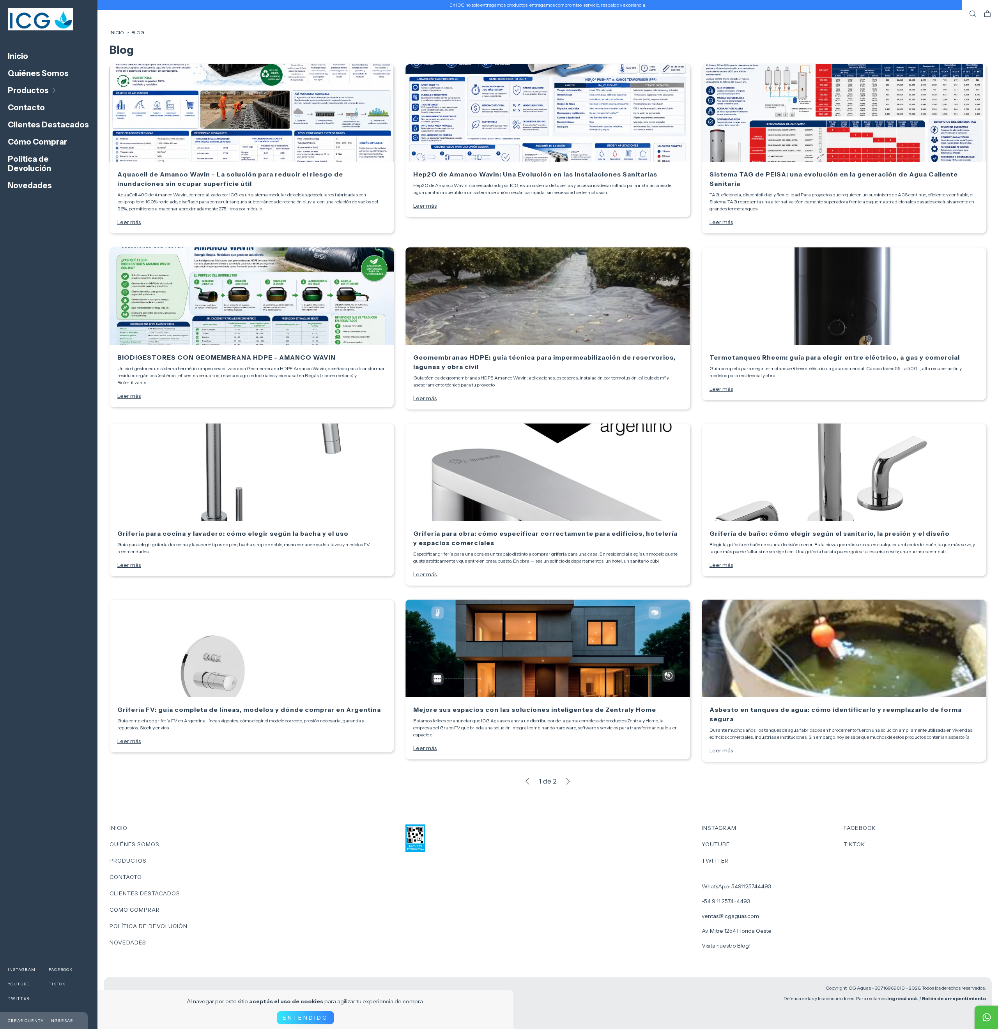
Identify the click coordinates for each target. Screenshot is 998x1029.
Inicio (18, 56)
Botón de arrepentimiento (954, 998)
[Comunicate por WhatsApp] (986, 1017)
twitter (19, 998)
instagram (21, 969)
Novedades (30, 185)
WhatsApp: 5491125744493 (736, 886)
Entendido (305, 1017)
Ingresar (61, 1020)
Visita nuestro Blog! (726, 945)
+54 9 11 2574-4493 (726, 901)
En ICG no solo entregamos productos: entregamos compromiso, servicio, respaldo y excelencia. (547, 5)
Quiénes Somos (38, 73)
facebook (61, 969)
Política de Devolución (29, 163)
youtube (19, 984)
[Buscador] (973, 14)
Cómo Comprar (37, 141)
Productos (28, 90)
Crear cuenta (26, 1020)
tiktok (57, 984)
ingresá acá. (902, 998)
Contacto (26, 107)
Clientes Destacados (48, 124)
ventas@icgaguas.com (730, 916)
